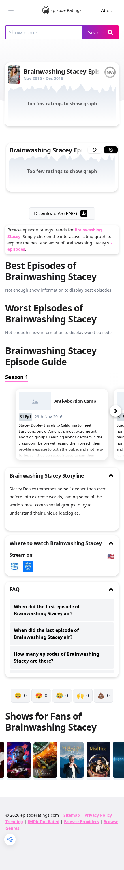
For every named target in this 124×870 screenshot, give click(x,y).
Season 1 (16, 376)
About (107, 10)
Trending (14, 821)
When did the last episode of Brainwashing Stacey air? (46, 633)
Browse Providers (81, 821)
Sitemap (71, 815)
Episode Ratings (66, 10)
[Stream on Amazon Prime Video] (16, 566)
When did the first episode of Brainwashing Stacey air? (47, 610)
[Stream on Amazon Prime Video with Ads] (29, 566)
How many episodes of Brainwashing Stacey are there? (56, 657)
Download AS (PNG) (55, 213)
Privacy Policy (98, 815)
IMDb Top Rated (43, 821)
